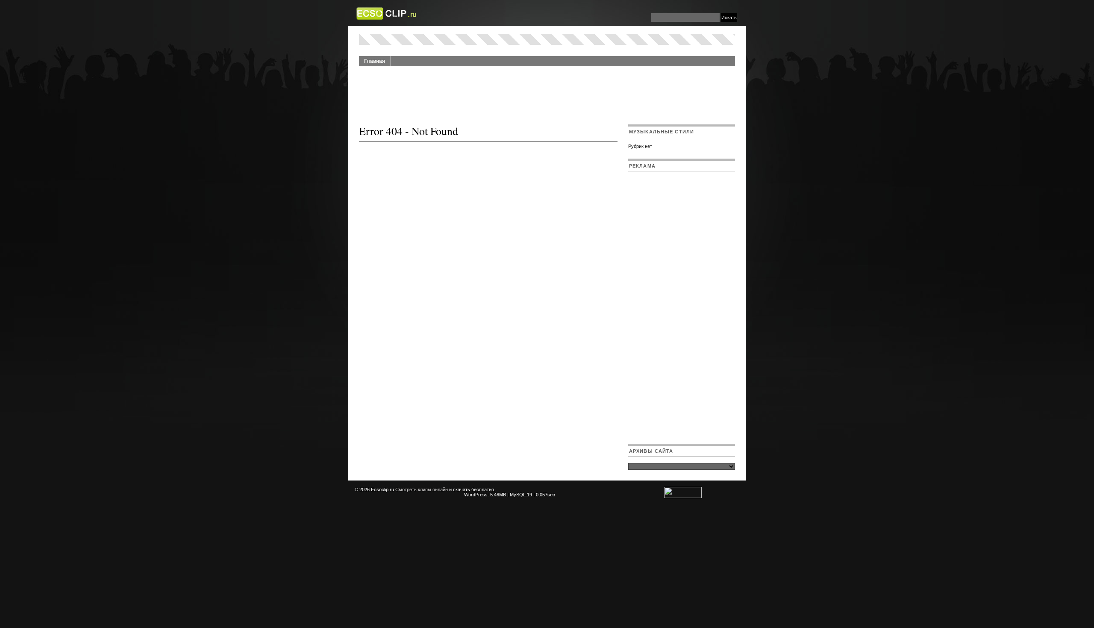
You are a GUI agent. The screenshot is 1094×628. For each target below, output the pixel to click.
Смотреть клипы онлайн (421, 489)
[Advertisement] (547, 90)
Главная (374, 61)
